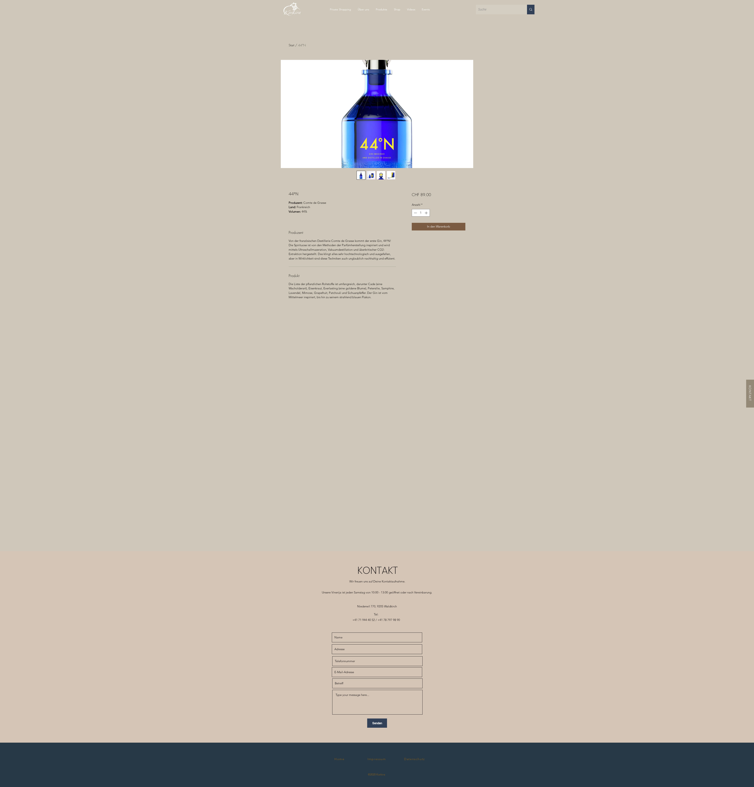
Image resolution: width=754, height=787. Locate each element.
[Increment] (426, 213)
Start (291, 45)
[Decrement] (415, 213)
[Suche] (530, 9)
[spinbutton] (420, 213)
